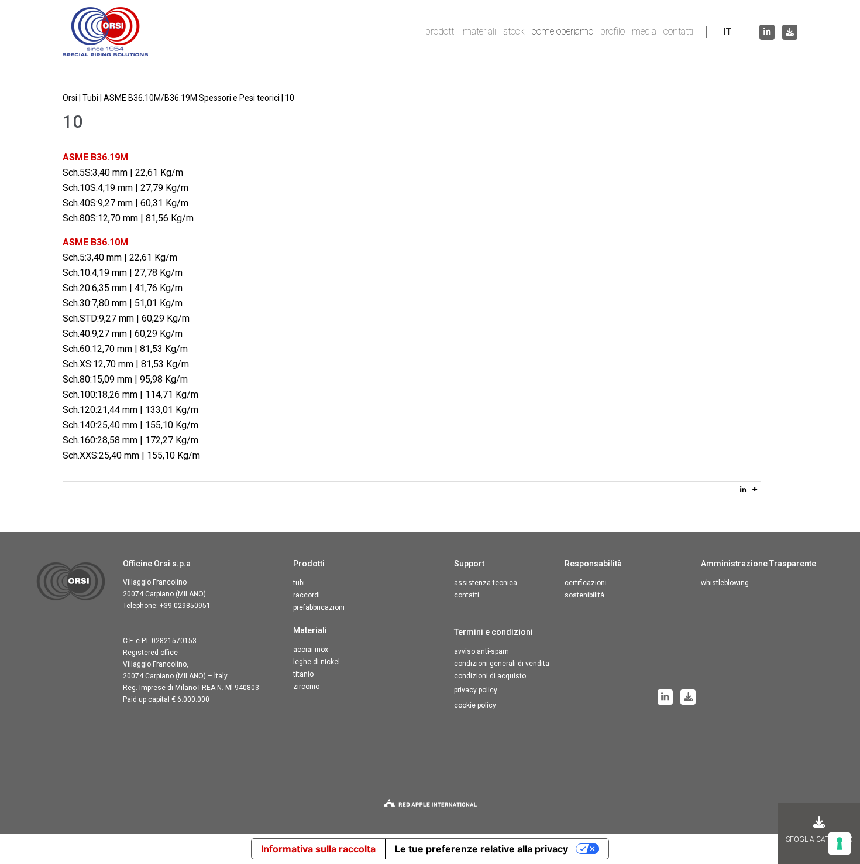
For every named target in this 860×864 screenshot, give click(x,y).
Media (644, 31)
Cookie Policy (475, 705)
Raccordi (306, 595)
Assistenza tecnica (485, 583)
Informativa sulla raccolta (318, 849)
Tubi (299, 583)
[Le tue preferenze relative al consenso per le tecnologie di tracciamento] (839, 843)
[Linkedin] (743, 489)
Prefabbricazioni (319, 607)
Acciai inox (310, 650)
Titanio (303, 674)
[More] (754, 489)
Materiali (479, 31)
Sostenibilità (584, 595)
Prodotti (440, 31)
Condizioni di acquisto (490, 676)
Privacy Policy (475, 690)
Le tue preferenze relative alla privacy (481, 849)
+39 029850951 (185, 606)
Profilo (612, 31)
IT (727, 31)
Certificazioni (586, 583)
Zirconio (306, 686)
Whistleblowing (725, 583)
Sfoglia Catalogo (819, 839)
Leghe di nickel (316, 662)
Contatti (678, 31)
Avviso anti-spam (481, 651)
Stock (514, 31)
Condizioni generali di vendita (501, 664)
